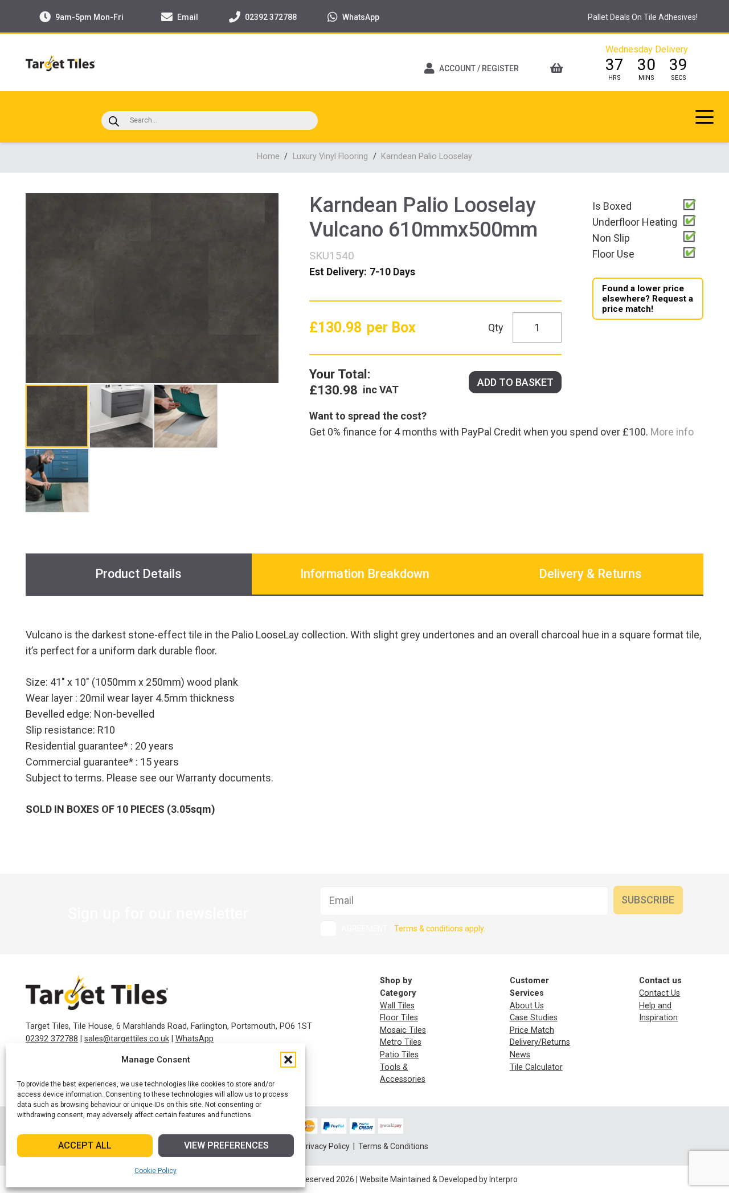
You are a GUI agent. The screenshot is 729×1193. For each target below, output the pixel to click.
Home (268, 156)
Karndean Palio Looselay (426, 156)
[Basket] (560, 68)
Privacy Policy (326, 1146)
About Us (527, 1006)
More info (671, 432)
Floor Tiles (399, 1018)
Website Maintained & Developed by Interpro (438, 1179)
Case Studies (534, 1018)
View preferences (226, 1145)
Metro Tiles (400, 1042)
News (520, 1055)
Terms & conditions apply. (439, 928)
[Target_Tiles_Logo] (60, 62)
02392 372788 (52, 1039)
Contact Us (659, 993)
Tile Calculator (536, 1067)
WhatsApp (194, 1039)
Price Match (532, 1030)
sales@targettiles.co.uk (126, 1039)
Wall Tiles (397, 1006)
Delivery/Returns (540, 1042)
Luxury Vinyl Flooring (330, 156)
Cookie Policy (155, 1171)
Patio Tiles (399, 1055)
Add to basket (515, 382)
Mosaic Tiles (403, 1030)
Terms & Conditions (393, 1146)
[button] (288, 1059)
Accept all (85, 1145)
